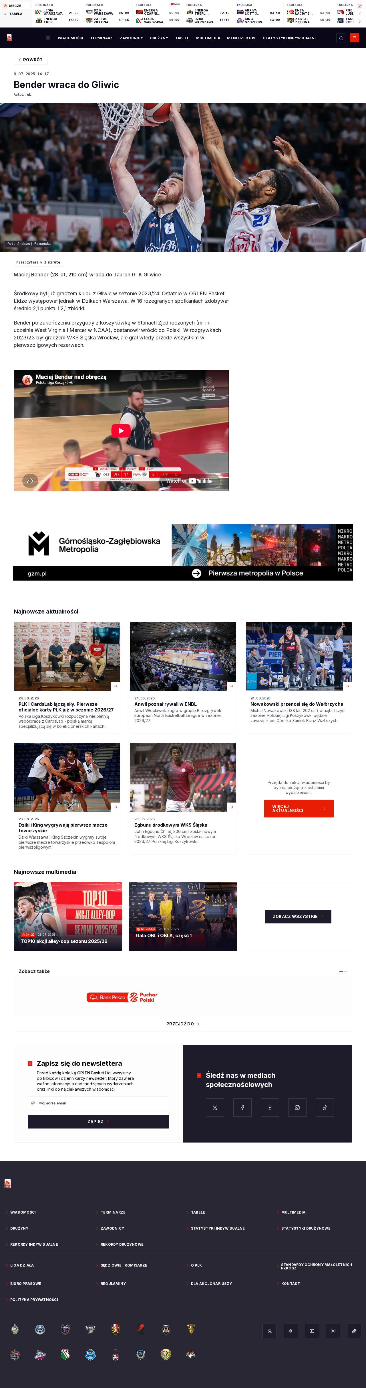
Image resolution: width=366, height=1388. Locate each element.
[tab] (16, 6)
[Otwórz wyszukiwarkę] (340, 37)
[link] (67, 678)
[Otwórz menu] (354, 37)
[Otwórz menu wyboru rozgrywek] (48, 38)
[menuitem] (70, 38)
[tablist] (16, 13)
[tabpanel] (199, 13)
